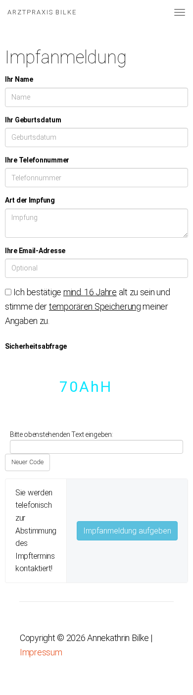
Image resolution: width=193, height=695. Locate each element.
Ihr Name (19, 79)
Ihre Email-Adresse (35, 251)
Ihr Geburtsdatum (33, 120)
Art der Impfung (30, 200)
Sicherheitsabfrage (36, 346)
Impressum (41, 652)
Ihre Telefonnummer (37, 160)
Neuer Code (27, 462)
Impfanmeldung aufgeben (127, 530)
